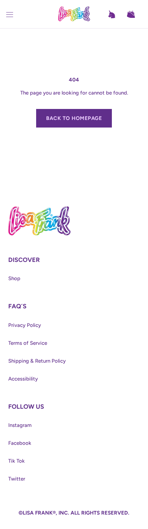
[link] (39, 208)
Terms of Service (27, 343)
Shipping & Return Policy (37, 361)
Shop (14, 278)
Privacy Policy (24, 325)
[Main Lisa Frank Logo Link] (74, 14)
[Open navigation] (13, 14)
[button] (134, 14)
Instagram (20, 425)
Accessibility (23, 379)
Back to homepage (74, 118)
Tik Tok (16, 461)
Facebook (19, 443)
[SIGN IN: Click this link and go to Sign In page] (115, 14)
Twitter (16, 479)
